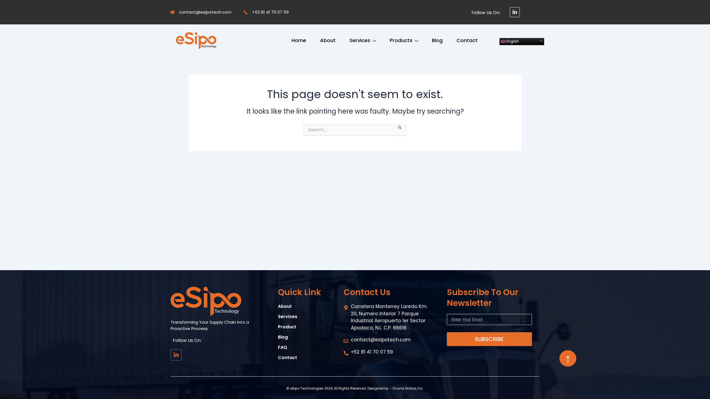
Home (298, 40)
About (328, 40)
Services (359, 40)
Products (401, 40)
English (512, 41)
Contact (467, 40)
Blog (437, 40)
